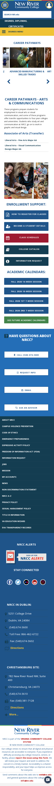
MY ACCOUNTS (9, 477)
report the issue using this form (32, 758)
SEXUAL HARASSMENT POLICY (16, 508)
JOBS (4, 464)
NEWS (5, 483)
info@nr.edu (27, 780)
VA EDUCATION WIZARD (13, 521)
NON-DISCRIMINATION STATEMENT (19, 489)
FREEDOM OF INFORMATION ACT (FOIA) (21, 451)
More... (13, 714)
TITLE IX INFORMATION (13, 515)
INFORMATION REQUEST (13, 458)
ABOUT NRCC (8, 420)
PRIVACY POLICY (9, 502)
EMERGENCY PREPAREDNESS (15, 439)
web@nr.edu (45, 774)
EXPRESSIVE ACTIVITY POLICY (16, 445)
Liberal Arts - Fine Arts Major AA (21, 140)
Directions (17, 648)
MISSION (6, 470)
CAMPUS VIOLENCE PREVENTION (17, 426)
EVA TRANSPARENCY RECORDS (16, 527)
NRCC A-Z (6, 496)
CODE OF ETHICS (10, 432)
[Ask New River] (47, 779)
